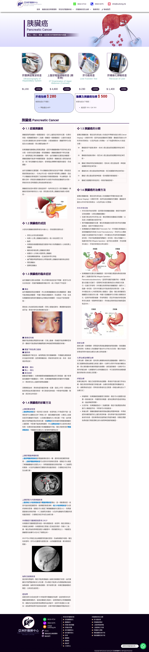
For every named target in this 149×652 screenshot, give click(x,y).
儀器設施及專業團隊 (49, 9)
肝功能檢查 (89, 75)
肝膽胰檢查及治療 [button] (82, 9)
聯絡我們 (107, 9)
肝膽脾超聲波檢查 (32, 75)
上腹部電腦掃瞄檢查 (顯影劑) (60, 76)
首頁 (38, 9)
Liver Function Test (88, 79)
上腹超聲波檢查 (28, 412)
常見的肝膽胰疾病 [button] (65, 9)
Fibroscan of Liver (117, 79)
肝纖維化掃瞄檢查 (117, 75)
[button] (38, 89)
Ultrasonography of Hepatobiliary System (31, 80)
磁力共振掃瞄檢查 (59, 505)
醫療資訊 (96, 9)
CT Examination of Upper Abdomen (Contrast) (60, 82)
